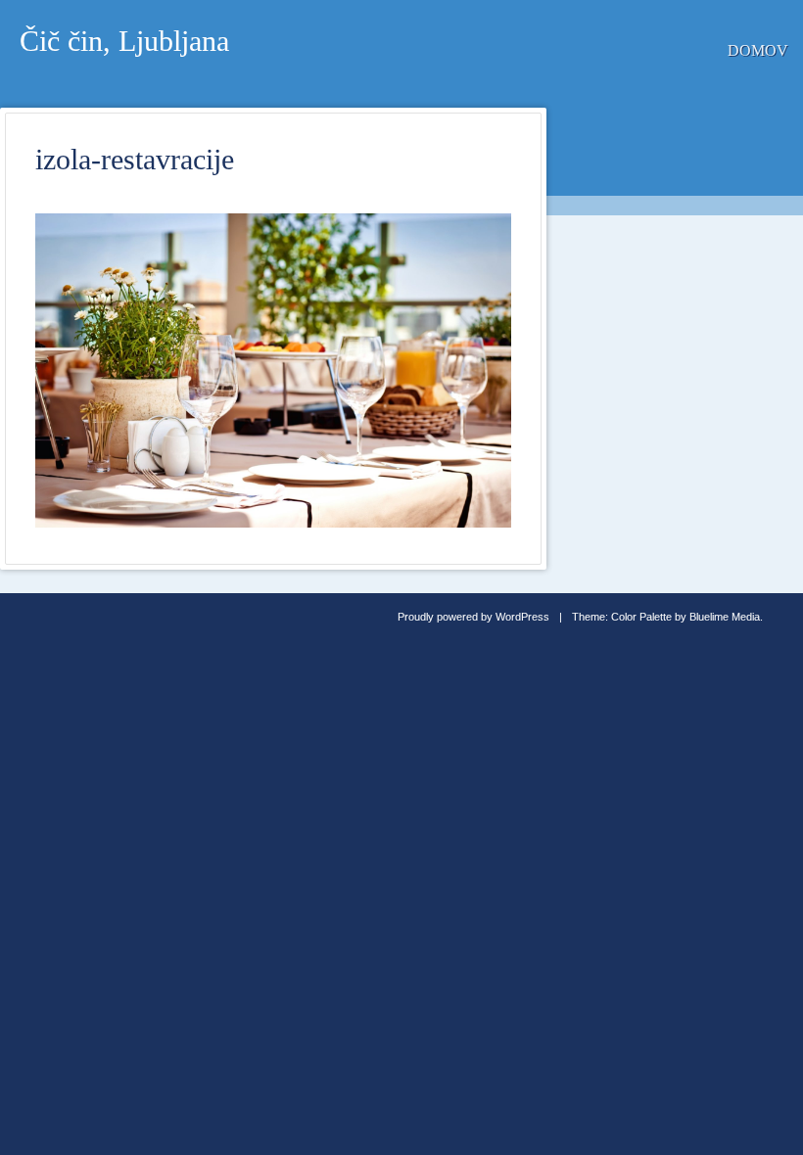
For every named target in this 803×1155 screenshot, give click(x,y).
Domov (758, 50)
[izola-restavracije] (273, 522)
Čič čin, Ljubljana (124, 40)
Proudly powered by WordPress (473, 617)
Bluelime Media (724, 617)
